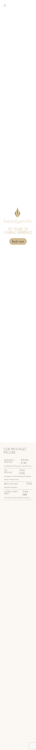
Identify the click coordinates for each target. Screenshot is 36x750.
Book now (18, 241)
